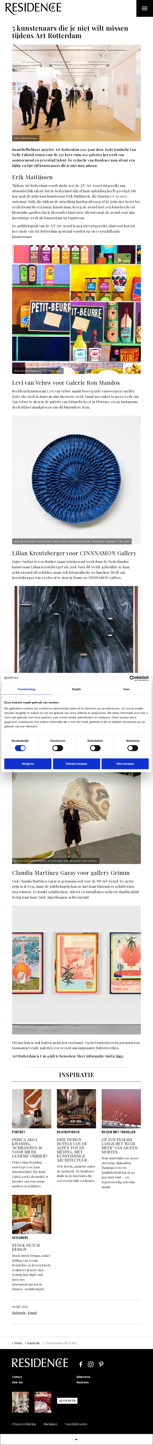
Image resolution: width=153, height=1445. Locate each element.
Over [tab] (126, 689)
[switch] (57, 748)
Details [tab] (76, 689)
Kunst (32, 1312)
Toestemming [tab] (26, 689)
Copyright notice (76, 1424)
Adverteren (83, 1377)
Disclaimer (50, 1424)
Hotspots (19, 1312)
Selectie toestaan (76, 763)
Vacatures (82, 1382)
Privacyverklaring (24, 1424)
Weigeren (28, 763)
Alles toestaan (125, 763)
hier (119, 1056)
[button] (76, 1439)
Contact (17, 1377)
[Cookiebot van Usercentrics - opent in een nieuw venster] (132, 678)
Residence (33, 9)
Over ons (17, 1382)
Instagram (129, 402)
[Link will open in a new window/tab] (80, 1364)
